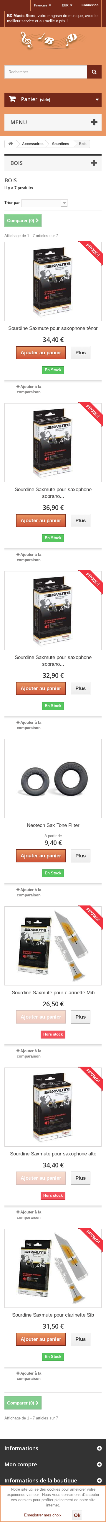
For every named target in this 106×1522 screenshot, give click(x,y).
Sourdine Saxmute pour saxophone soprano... (53, 493)
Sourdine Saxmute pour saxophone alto (53, 1154)
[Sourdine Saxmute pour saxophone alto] (53, 1107)
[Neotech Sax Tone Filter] (53, 778)
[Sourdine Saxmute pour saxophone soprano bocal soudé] (53, 610)
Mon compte (20, 1464)
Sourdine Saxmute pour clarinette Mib (53, 992)
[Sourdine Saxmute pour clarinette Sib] (53, 1268)
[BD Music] (53, 41)
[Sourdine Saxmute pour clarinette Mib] (53, 946)
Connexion (90, 5)
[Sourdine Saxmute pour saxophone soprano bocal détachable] (53, 442)
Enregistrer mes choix (43, 1515)
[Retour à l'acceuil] (10, 144)
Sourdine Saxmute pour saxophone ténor (53, 328)
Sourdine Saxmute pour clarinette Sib (53, 1315)
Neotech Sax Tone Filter (53, 825)
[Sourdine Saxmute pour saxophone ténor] (53, 281)
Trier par (12, 202)
